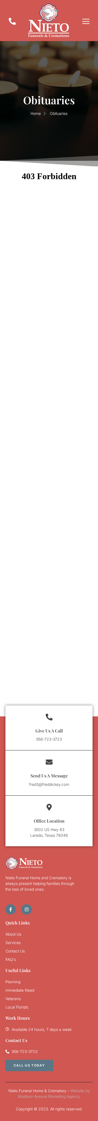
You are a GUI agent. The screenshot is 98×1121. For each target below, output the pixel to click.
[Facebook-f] (10, 909)
